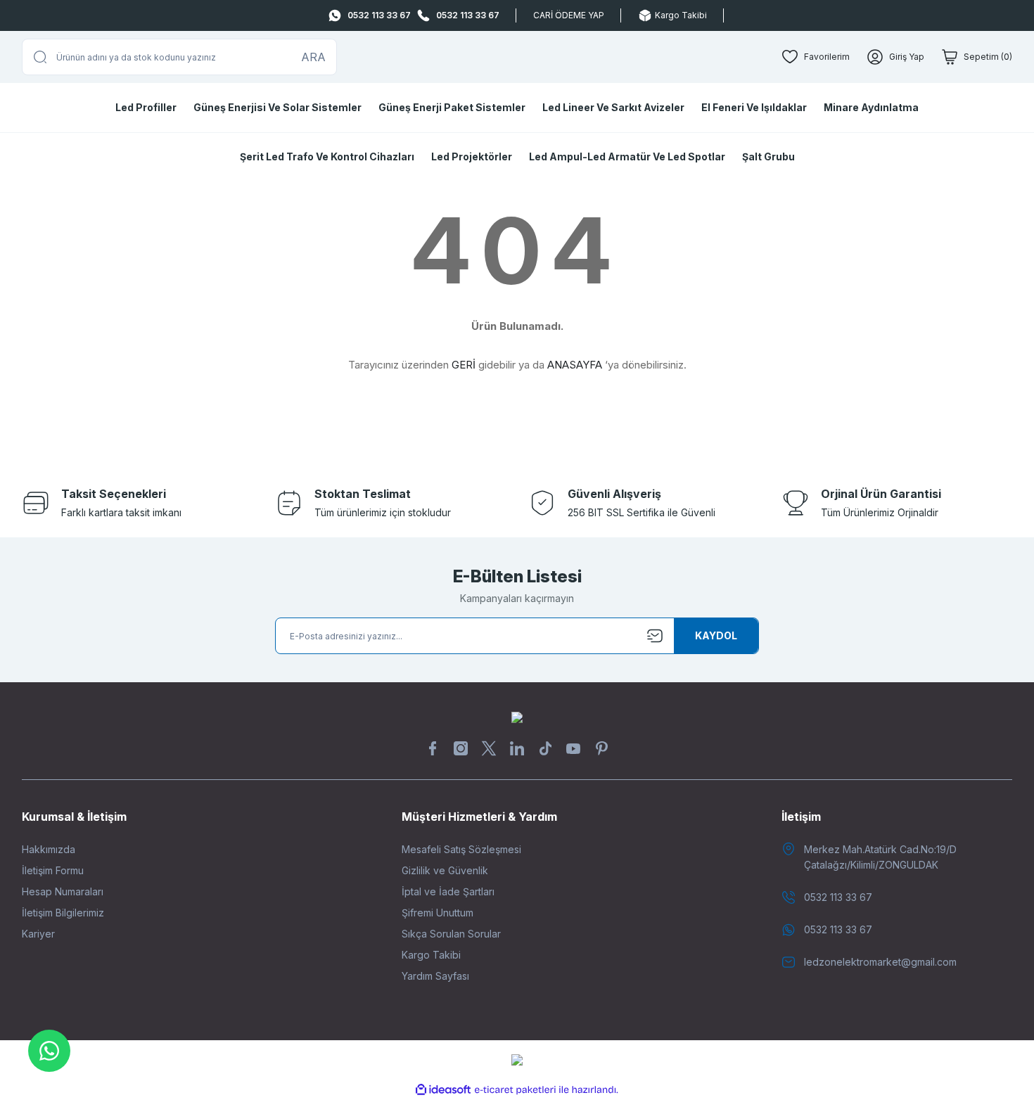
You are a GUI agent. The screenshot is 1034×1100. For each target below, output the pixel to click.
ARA (313, 57)
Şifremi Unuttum (437, 913)
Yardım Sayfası (435, 976)
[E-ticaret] (515, 1090)
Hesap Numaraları (62, 891)
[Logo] (517, 716)
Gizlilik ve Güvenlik (445, 870)
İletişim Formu (53, 870)
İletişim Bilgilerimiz (63, 913)
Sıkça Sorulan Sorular (451, 934)
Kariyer (38, 934)
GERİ (463, 364)
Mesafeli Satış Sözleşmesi (461, 849)
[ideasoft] (443, 1089)
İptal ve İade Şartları (448, 891)
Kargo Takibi (431, 955)
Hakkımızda (48, 849)
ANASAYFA (574, 364)
